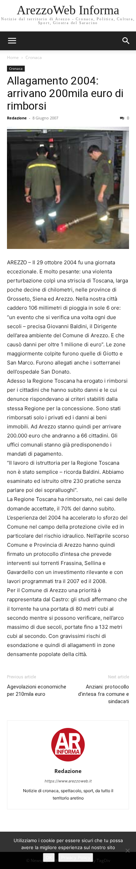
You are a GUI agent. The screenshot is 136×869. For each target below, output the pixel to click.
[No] (127, 850)
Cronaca (33, 57)
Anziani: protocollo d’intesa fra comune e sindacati (103, 694)
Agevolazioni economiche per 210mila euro (36, 690)
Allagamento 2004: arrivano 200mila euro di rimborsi (65, 93)
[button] (126, 40)
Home (13, 57)
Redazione (17, 117)
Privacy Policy (75, 857)
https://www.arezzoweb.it (68, 781)
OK (49, 857)
